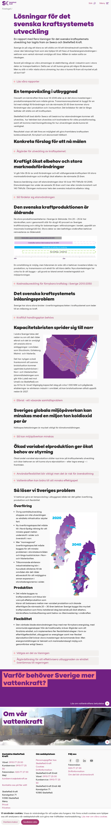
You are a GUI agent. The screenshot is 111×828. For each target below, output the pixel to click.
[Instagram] (77, 761)
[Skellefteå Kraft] (9, 3)
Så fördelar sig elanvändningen (36, 197)
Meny (102, 3)
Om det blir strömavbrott (81, 774)
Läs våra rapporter (28, 81)
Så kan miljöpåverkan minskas (35, 436)
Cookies (40, 766)
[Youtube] (91, 761)
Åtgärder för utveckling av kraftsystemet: (41, 151)
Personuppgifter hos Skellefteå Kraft (46, 762)
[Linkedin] (84, 761)
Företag (6, 808)
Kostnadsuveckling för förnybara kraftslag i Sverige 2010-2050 (54, 283)
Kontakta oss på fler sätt (14, 785)
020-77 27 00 (21, 772)
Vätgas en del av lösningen (33, 653)
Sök (90, 3)
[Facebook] (70, 761)
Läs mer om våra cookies (94, 816)
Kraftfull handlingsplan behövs (35, 317)
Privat (5, 804)
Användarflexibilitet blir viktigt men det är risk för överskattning (55, 473)
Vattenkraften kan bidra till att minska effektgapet (48, 480)
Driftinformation (44, 770)
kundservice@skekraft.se (14, 778)
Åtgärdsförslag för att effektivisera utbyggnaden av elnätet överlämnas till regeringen (52, 661)
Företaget (7, 9)
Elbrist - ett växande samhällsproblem (40, 400)
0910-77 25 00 (16, 762)
